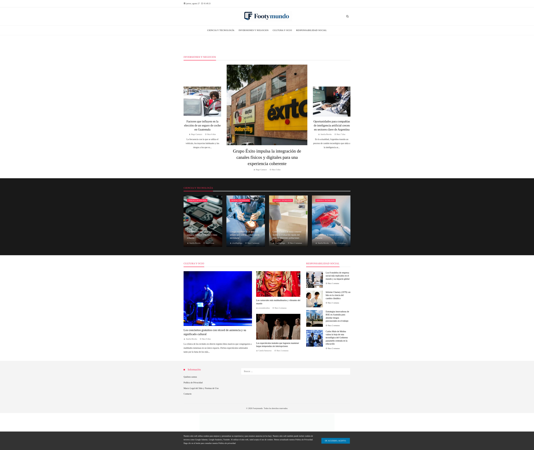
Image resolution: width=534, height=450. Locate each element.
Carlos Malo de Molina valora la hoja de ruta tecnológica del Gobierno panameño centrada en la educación (337, 337)
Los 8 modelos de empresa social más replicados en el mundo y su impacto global (337, 275)
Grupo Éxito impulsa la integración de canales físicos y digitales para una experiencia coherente (267, 157)
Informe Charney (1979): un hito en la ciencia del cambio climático (338, 295)
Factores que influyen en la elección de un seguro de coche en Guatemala (202, 125)
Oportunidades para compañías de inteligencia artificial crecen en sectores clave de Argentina (331, 125)
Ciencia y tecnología (197, 200)
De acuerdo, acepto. (335, 441)
